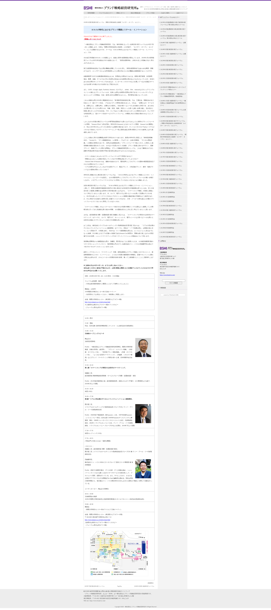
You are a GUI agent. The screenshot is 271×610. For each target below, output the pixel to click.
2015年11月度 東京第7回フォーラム (171, 170)
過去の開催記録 (135, 13)
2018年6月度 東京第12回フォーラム (171, 148)
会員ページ (180, 13)
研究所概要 (155, 9)
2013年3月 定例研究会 (167, 214)
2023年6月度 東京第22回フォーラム (171, 60)
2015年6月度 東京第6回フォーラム (171, 174)
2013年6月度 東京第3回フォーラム (171, 206)
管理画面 (163, 288)
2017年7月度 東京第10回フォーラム (171, 157)
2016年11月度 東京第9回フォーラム (171, 161)
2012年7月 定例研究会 (167, 232)
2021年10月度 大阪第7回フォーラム (171, 83)
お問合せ (163, 9)
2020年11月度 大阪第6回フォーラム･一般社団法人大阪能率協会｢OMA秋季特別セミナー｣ (173, 103)
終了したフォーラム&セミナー (96, 17)
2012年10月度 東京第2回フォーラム (171, 223)
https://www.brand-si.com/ (167, 275)
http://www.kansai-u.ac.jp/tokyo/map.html (97, 302)
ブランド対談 (150, 13)
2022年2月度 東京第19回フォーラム (171, 74)
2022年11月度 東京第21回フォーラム (171, 65)
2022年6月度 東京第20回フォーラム (171, 69)
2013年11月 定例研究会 (167, 197)
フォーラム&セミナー (106, 13)
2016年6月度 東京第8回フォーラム (171, 166)
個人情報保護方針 (172, 9)
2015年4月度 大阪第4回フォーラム (171, 179)
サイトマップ (183, 9)
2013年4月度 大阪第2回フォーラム (171, 210)
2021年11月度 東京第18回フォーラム (171, 78)
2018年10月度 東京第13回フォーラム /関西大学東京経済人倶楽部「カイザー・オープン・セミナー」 (173, 137)
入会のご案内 (165, 13)
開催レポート (121, 13)
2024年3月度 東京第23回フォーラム (171, 49)
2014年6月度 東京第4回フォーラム (171, 188)
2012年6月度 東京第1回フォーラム (171, 237)
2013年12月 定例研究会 (167, 192)
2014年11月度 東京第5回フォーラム (171, 183)
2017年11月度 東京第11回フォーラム (171, 152)
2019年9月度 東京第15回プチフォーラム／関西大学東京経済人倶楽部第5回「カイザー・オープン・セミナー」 (173, 123)
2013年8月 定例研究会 (167, 201)
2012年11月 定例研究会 (167, 219)
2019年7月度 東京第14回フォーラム (95, 586)
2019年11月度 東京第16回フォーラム (171, 116)
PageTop (119, 586)
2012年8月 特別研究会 (167, 228)
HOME (148, 9)
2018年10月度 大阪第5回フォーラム (144, 586)
